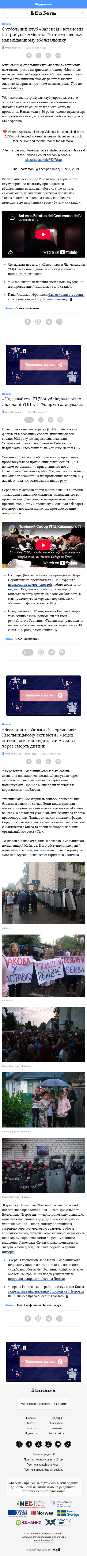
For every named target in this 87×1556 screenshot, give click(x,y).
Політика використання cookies (43, 1469)
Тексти (31, 1423)
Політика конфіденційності (43, 1464)
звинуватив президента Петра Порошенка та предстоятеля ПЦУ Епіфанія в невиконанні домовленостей (44, 580)
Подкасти (31, 1433)
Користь (31, 1428)
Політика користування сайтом (43, 1459)
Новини (30, 1418)
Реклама (56, 1428)
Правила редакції (44, 1454)
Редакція (56, 1418)
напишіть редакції (43, 1540)
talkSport (18, 88)
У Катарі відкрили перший (28, 282)
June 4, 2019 (70, 169)
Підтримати (43, 4)
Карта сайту (56, 1433)
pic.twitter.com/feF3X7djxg (43, 159)
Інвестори (56, 1423)
